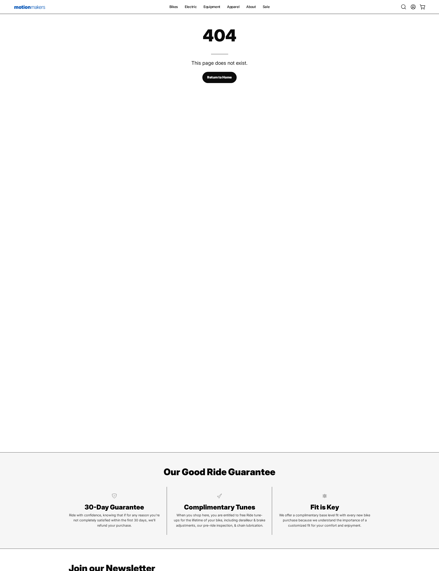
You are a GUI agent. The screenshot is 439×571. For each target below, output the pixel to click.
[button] (403, 7)
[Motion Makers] (30, 7)
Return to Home (219, 77)
